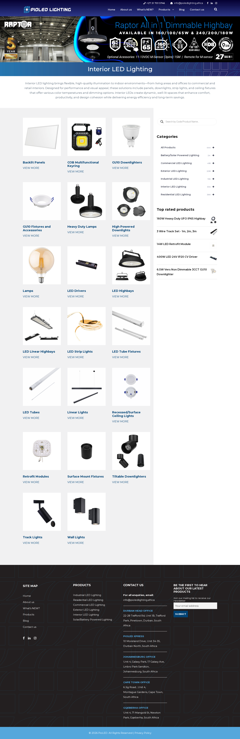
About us (126, 9)
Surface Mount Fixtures (85, 476)
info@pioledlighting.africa (188, 3)
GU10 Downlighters (127, 162)
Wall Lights (76, 537)
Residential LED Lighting (187, 194)
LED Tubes (31, 412)
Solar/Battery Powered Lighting (92, 619)
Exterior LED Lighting (187, 171)
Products (164, 9)
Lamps (28, 291)
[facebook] (207, 3)
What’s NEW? (145, 9)
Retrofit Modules (36, 476)
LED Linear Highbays (39, 351)
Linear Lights (77, 412)
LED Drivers (76, 291)
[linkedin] (212, 3)
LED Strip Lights (80, 351)
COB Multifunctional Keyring (83, 164)
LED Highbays (123, 291)
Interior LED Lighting (187, 187)
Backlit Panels (34, 162)
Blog (182, 9)
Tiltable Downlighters (129, 476)
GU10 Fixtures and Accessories (37, 228)
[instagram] (216, 3)
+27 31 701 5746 (155, 3)
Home (111, 9)
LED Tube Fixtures (126, 351)
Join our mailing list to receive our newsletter (192, 599)
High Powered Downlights (123, 228)
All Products (187, 147)
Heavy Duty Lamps (81, 226)
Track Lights (32, 537)
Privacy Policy (143, 732)
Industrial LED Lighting (187, 179)
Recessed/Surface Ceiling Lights (126, 414)
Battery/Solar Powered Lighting (187, 155)
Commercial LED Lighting (187, 163)
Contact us (197, 9)
